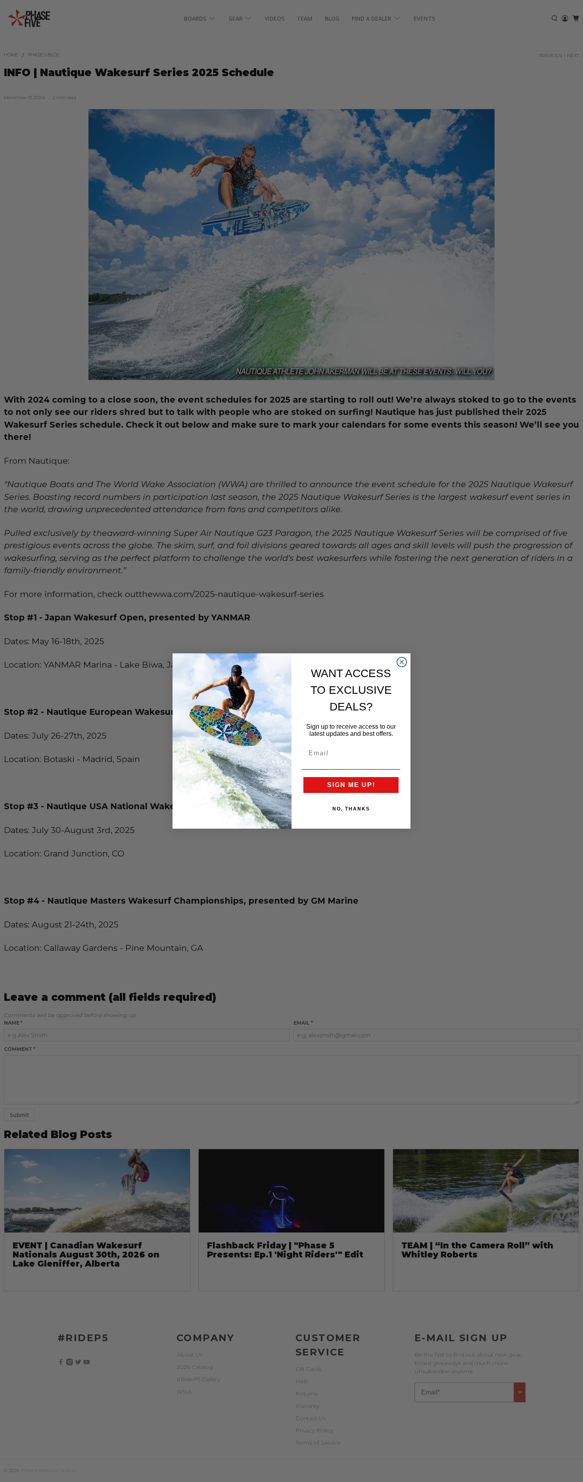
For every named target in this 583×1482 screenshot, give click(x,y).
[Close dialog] (402, 662)
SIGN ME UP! (351, 784)
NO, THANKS (351, 809)
